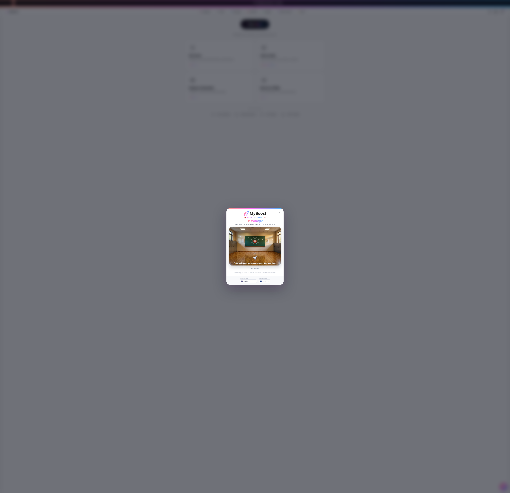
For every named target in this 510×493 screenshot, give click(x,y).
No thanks (255, 268)
